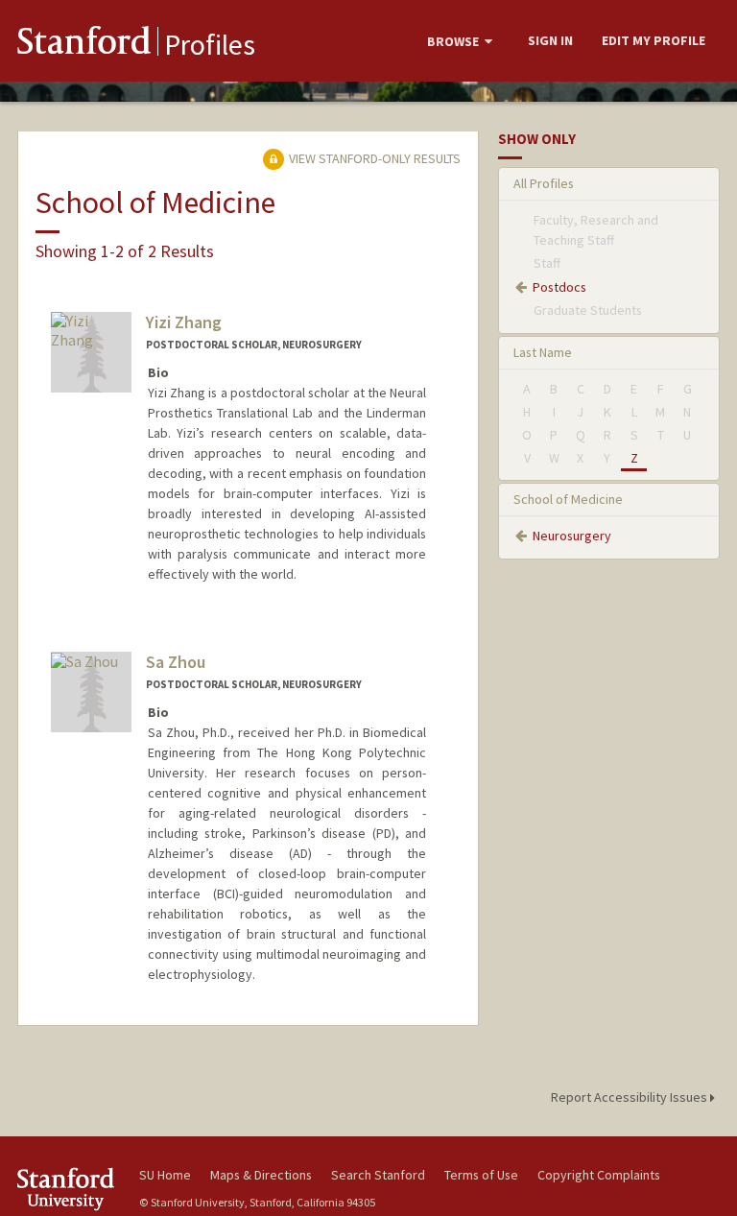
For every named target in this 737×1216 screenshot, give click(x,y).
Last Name (542, 352)
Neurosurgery (572, 535)
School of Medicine (568, 499)
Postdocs (559, 287)
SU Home (165, 1174)
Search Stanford (378, 1174)
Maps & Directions (261, 1174)
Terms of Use (481, 1174)
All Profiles (543, 183)
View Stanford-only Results (373, 158)
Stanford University (67, 1188)
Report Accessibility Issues (630, 1097)
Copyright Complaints (598, 1174)
